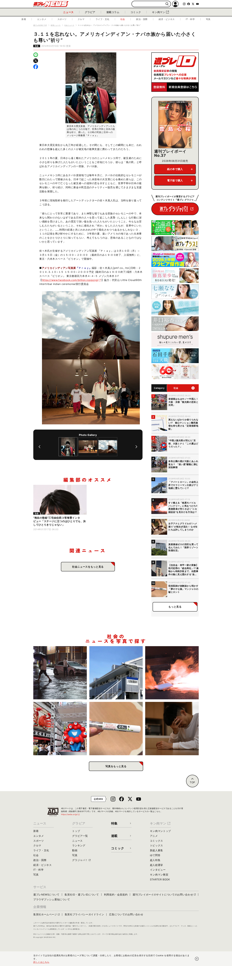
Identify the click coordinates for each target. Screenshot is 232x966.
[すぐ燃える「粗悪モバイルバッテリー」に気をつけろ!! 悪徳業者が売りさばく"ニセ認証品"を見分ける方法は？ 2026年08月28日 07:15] (172, 673)
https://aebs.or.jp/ (70, 814)
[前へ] (39, 446)
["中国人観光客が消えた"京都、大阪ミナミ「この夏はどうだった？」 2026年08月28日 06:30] (60, 728)
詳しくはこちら (41, 962)
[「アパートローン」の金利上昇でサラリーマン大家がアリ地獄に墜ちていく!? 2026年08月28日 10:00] (116, 673)
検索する (167, 4)
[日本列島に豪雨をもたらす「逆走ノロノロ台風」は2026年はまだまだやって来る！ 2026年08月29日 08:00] (60, 673)
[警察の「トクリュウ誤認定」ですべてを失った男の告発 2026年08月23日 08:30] (172, 728)
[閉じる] (197, 959)
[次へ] (136, 446)
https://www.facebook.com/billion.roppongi (70, 280)
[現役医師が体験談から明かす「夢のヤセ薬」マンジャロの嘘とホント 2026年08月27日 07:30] (116, 728)
